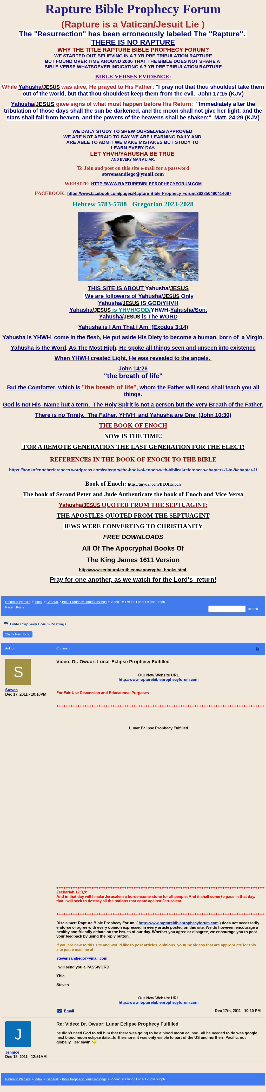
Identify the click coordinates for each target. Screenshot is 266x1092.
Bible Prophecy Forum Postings (84, 602)
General (52, 602)
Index (38, 602)
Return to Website (17, 602)
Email (69, 1011)
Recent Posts (14, 607)
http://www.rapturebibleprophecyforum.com (158, 679)
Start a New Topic (17, 634)
